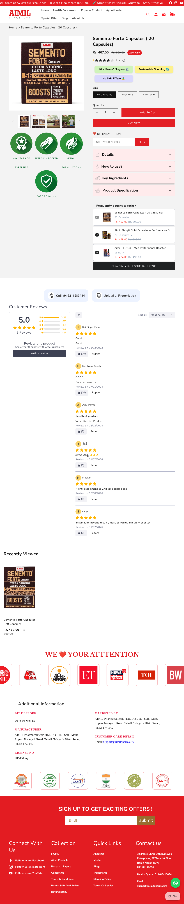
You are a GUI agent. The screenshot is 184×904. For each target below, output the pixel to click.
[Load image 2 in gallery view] (38, 121)
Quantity (98, 105)
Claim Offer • (133, 266)
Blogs (96, 866)
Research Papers (61, 866)
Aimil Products (59, 860)
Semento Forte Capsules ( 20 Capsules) (138, 212)
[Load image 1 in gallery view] (24, 121)
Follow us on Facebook (30, 860)
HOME (55, 854)
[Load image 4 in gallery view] (68, 121)
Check (142, 142)
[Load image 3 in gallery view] (53, 121)
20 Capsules (104, 94)
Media (97, 860)
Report (96, 353)
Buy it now (134, 123)
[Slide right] (80, 121)
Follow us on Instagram (30, 867)
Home (13, 28)
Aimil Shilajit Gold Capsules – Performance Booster (143, 230)
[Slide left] (13, 121)
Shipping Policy (102, 879)
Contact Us (57, 872)
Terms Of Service (103, 885)
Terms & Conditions (62, 879)
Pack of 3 (127, 94)
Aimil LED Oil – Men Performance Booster (140, 248)
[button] (65, 10)
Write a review (39, 353)
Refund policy (59, 892)
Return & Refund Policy (65, 885)
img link (21, 776)
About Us (98, 854)
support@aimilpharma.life (119, 741)
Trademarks (100, 872)
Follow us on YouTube (29, 873)
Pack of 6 (149, 94)
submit (146, 820)
